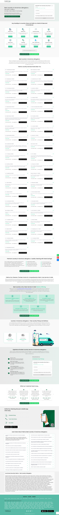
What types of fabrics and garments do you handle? (13, 469)
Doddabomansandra (47, 487)
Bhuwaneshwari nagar (8, 479)
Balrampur (17, 502)
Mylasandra (46, 482)
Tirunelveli (45, 507)
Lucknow (45, 502)
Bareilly (49, 503)
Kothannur (39, 479)
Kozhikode (25, 502)
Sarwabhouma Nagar (12, 480)
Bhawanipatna (28, 506)
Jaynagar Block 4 (25, 475)
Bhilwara (31, 505)
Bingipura (17, 483)
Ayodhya (47, 506)
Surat (14, 508)
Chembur (49, 507)
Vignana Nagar (46, 483)
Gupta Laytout (31, 480)
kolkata (10, 505)
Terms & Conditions (31, 498)
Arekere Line (7, 480)
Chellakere (14, 479)
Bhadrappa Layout (23, 488)
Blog (15, 498)
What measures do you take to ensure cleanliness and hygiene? (41, 437)
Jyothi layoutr (25, 479)
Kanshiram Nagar (25, 487)
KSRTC (34, 475)
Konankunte (35, 479)
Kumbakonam (18, 508)
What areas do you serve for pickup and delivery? (13, 445)
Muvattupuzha (6, 508)
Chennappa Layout (13, 484)
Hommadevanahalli (8, 483)
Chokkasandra (29, 485)
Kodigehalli (14, 488)
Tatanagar (18, 488)
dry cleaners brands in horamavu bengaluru (24, 288)
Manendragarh (17, 503)
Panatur (44, 484)
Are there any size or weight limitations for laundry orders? (40, 435)
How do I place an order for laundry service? (12, 452)
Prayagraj (25, 507)
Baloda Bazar (28, 505)
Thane (42, 506)
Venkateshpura (27, 476)
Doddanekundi (41, 483)
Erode (42, 504)
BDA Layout (18, 482)
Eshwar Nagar (30, 475)
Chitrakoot (21, 502)
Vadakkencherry (13, 507)
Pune (12, 505)
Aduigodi (6, 475)
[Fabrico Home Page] (7, 1)
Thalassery (6, 506)
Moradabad (6, 507)
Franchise (17, 498)
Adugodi (24, 481)
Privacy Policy (37, 498)
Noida (12, 502)
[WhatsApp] (58, 255)
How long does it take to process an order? (12, 454)
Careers (46, 498)
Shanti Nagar (49, 480)
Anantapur (6, 504)
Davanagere (48, 505)
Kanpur (38, 502)
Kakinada (16, 506)
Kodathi (25, 485)
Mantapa (21, 483)
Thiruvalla (20, 504)
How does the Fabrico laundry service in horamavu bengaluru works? (15, 435)
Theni (9, 507)
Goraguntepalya (8, 491)
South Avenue (47, 479)
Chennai (29, 502)
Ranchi (45, 506)
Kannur (21, 503)
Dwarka (43, 508)
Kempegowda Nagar (21, 476)
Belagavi (39, 508)
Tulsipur (14, 502)
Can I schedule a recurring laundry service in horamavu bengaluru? (41, 446)
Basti (31, 502)
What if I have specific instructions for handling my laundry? (14, 459)
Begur (35, 482)
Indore (36, 504)
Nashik (37, 505)
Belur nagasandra (40, 484)
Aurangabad (6, 505)
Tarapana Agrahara (8, 486)
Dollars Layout (27, 482)
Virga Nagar (14, 486)
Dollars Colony (39, 488)
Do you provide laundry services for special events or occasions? (41, 455)
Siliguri (51, 506)
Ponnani (52, 507)
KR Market (45, 480)
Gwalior (26, 504)
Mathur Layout (20, 487)
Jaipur (30, 508)
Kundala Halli (7, 484)
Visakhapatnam (48, 504)
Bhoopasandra (49, 488)
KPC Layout (7, 485)
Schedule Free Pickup (25, 54)
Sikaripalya (33, 486)
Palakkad (23, 505)
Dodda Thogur (18, 486)
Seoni (37, 507)
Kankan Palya (10, 475)
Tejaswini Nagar (50, 482)
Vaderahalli (11, 487)
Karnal (42, 507)
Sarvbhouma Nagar (8, 476)
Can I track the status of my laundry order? (12, 465)
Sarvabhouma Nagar (39, 482)
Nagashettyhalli (29, 488)
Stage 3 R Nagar (19, 484)
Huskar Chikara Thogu (38, 486)
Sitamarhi (43, 505)
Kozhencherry (12, 503)
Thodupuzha (10, 506)
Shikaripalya (14, 483)
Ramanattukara (31, 503)
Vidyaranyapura (35, 487)
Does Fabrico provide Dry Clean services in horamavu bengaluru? (41, 461)
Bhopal (28, 508)
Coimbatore (45, 503)
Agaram (32, 481)
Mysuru (33, 504)
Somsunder (34, 485)
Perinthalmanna (33, 507)
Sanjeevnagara (24, 486)
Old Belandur (28, 484)
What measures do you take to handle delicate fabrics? (40, 444)
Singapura (30, 487)
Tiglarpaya (24, 484)
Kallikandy (51, 505)
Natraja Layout (30, 479)
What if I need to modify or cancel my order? (38, 466)
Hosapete (16, 504)
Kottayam (22, 507)
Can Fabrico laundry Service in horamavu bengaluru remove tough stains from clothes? (41, 451)
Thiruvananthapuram (22, 506)
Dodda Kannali (11, 485)
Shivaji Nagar (24, 480)
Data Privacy (42, 498)
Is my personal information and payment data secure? (14, 461)
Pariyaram (35, 506)
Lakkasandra (15, 475)
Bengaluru (38, 504)
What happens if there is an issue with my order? (13, 463)
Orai (33, 502)
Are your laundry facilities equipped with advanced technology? (41, 448)
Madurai (29, 507)
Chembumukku (50, 502)
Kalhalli (28, 480)
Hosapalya (32, 482)
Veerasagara (49, 486)
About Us (5, 498)
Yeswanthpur (13, 491)
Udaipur (33, 508)
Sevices (9, 498)
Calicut (32, 506)
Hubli (23, 504)
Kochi (28, 503)
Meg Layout (37, 483)
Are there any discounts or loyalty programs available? (14, 467)
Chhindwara (29, 504)
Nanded (25, 508)
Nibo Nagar (51, 479)
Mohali (40, 507)
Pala (9, 503)
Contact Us (50, 498)
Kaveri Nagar (49, 475)
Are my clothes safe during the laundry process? (39, 459)
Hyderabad (15, 505)
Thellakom (6, 503)
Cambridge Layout (8, 481)
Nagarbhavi (50, 476)
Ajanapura (42, 479)
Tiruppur (34, 505)
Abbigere (39, 487)
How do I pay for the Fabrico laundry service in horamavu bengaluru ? (14, 457)
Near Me (12, 498)
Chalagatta (47, 481)
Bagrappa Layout (19, 479)
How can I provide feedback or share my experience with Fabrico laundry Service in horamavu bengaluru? (41, 442)
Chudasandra (45, 485)
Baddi (14, 506)
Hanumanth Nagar (34, 476)
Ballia (36, 502)
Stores (21, 498)
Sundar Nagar (34, 488)
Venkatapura (7, 482)
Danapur (22, 508)
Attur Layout (15, 487)
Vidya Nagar (45, 486)
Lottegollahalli (44, 488)
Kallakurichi (18, 507)
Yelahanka (7, 487)
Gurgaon (5, 502)
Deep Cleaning (25, 498)
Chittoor (9, 504)
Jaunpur (9, 502)
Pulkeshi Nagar (19, 480)
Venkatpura (38, 475)
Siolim (44, 504)
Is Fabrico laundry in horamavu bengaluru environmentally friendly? (41, 453)
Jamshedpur (41, 503)
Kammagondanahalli (8, 488)
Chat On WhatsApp (35, 54)
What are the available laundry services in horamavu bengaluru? (15, 447)
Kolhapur (36, 508)
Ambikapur (13, 504)
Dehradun (38, 506)
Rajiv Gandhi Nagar (43, 475)
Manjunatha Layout (34, 484)
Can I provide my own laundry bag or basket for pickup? (40, 439)
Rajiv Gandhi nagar (13, 482)
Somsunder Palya (17, 485)
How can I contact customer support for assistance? (39, 457)
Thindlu (43, 487)
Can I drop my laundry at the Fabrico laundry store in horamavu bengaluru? (15, 443)
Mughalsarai (42, 502)
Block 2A (43, 481)
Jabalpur (52, 503)
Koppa (24, 483)
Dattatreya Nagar (45, 476)
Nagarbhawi (20, 475)
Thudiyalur (11, 508)
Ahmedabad (20, 505)
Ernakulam (24, 503)
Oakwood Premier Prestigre (38, 480)
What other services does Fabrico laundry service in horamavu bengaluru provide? (41, 464)
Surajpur (40, 505)
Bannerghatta (32, 483)
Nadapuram (36, 503)
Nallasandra (28, 483)
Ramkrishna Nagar (15, 476)
